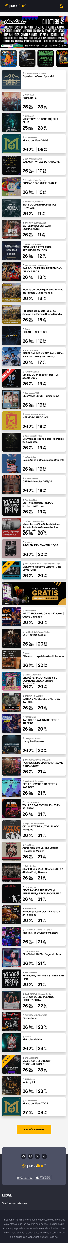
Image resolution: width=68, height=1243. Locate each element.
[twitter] (37, 1156)
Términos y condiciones (14, 1203)
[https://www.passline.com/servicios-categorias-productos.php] (34, 593)
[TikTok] (44, 1156)
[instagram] (30, 1156)
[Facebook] (23, 1156)
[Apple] (43, 1177)
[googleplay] (25, 1177)
